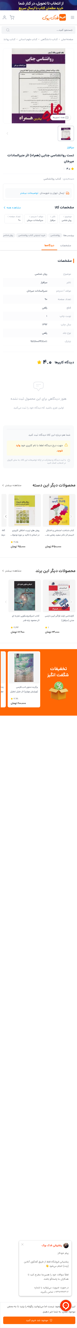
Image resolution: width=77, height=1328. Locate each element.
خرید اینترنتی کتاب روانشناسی (31, 235)
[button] (5, 516)
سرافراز (70, 147)
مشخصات (65, 245)
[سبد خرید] (12, 17)
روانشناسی (55, 235)
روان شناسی (7, 235)
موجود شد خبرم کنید (37, 1320)
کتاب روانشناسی (52, 179)
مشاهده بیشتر (13, 485)
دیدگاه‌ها (49, 245)
